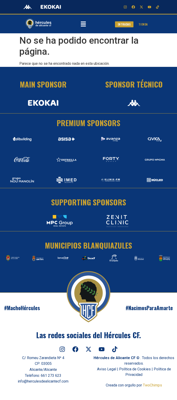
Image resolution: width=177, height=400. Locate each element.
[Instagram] (125, 6)
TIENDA (143, 24)
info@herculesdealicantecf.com (43, 381)
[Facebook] (133, 6)
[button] (83, 24)
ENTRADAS (124, 24)
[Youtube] (149, 6)
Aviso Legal (106, 369)
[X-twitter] (141, 6)
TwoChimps (152, 385)
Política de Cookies (135, 369)
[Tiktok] (157, 6)
